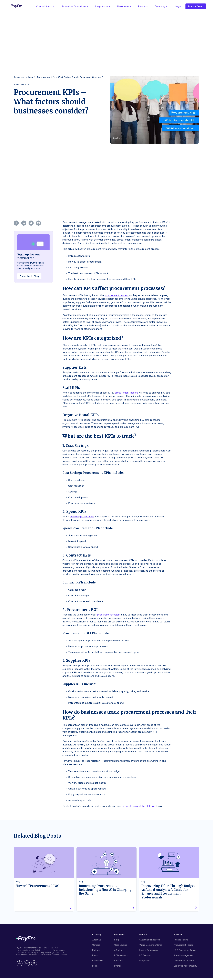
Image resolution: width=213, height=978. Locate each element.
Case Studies (120, 945)
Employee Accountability (185, 966)
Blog (116, 939)
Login (178, 6)
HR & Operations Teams (185, 950)
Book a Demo (195, 6)
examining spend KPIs (82, 516)
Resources (123, 6)
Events (117, 966)
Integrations (101, 6)
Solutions (178, 934)
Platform (143, 934)
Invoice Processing (148, 950)
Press (95, 955)
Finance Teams (181, 939)
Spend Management (183, 955)
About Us (96, 939)
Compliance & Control (184, 960)
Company (160, 6)
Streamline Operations (73, 6)
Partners (143, 6)
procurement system (108, 614)
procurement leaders (126, 392)
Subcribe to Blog (29, 276)
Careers (96, 945)
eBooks (118, 950)
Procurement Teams (183, 945)
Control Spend (44, 6)
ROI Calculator (121, 955)
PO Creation (145, 955)
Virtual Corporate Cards (150, 945)
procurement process (116, 295)
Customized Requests (149, 939)
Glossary (118, 960)
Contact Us (97, 960)
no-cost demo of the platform (138, 806)
